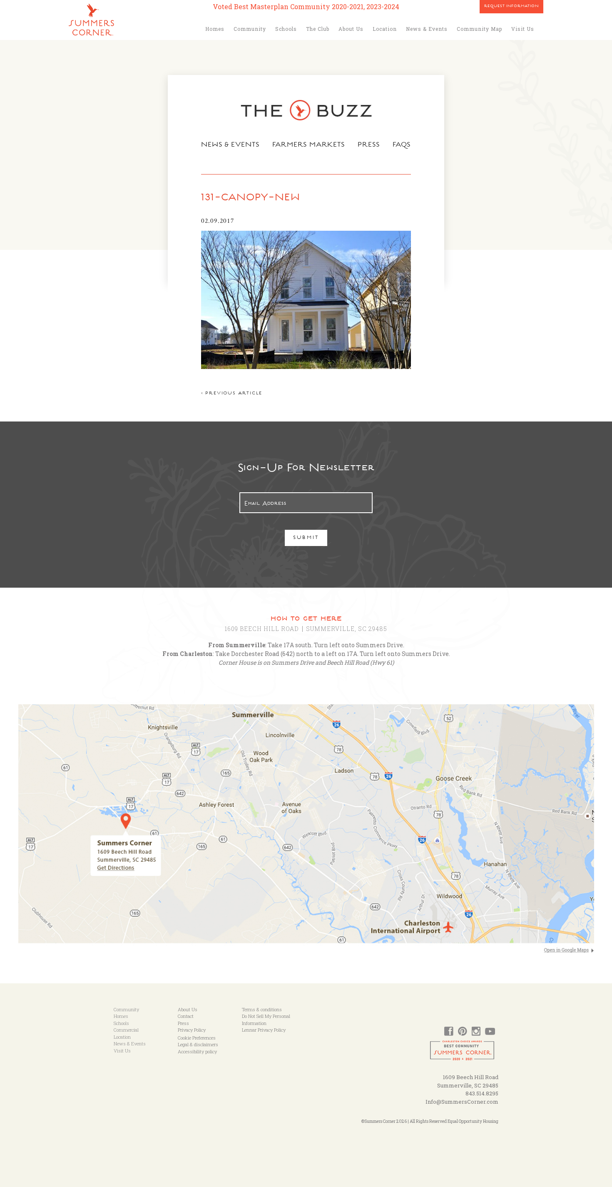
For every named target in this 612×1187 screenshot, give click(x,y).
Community (250, 28)
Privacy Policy (192, 1030)
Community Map (479, 28)
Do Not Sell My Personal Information (266, 1019)
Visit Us (522, 28)
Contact (186, 1016)
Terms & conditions (262, 1009)
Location (385, 28)
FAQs (402, 145)
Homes (214, 28)
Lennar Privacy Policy (264, 1030)
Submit (306, 538)
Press (369, 145)
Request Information (511, 7)
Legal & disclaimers (198, 1044)
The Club (317, 28)
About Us (350, 28)
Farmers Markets (309, 145)
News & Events (427, 28)
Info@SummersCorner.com (461, 1101)
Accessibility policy (197, 1051)
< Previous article (231, 393)
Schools (286, 28)
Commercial (126, 1030)
